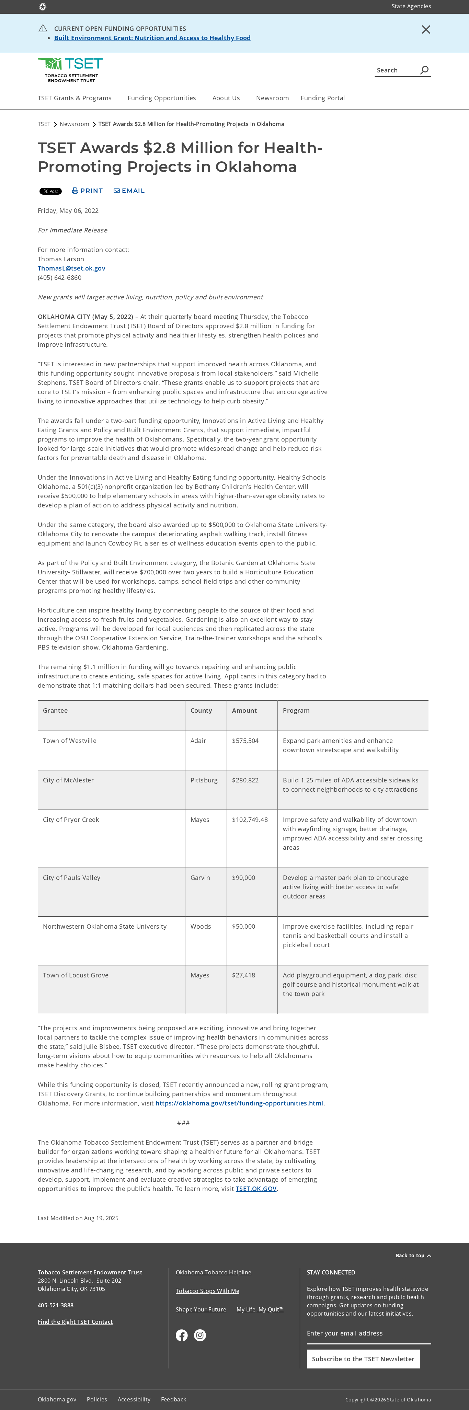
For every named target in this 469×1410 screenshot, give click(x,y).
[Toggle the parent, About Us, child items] (242, 98)
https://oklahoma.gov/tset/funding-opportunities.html (239, 1103)
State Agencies (411, 6)
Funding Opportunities (162, 98)
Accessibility (134, 1399)
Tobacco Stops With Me (207, 1291)
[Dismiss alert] (426, 29)
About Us (226, 98)
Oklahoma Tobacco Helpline (214, 1272)
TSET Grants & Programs (75, 98)
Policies (97, 1399)
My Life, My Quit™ (260, 1309)
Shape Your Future (201, 1309)
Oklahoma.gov (57, 1399)
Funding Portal (323, 98)
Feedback (173, 1399)
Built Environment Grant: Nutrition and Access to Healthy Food (152, 38)
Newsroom (272, 98)
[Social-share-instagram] (200, 1335)
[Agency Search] (424, 70)
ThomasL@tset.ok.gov (71, 268)
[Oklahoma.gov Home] (42, 6)
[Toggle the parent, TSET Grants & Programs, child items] (114, 98)
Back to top (410, 1255)
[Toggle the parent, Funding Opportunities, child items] (198, 98)
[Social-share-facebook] (182, 1335)
